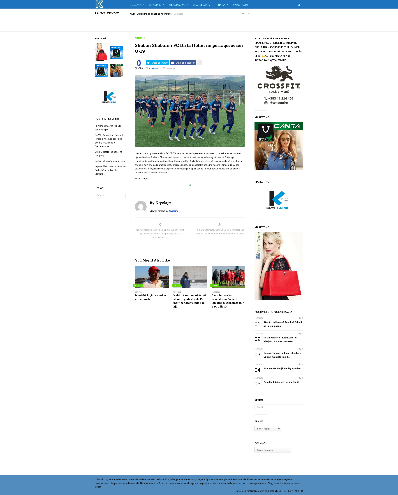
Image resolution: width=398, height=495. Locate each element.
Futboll (140, 38)
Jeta (221, 4)
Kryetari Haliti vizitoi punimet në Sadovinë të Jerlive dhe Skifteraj (110, 170)
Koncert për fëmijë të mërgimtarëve (278, 368)
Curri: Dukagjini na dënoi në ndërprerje (151, 13)
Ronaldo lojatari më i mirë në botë (277, 382)
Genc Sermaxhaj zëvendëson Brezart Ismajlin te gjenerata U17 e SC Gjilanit (228, 301)
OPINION (240, 4)
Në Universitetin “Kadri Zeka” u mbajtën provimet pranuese (276, 339)
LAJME (136, 4)
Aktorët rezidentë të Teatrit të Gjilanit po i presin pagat (279, 324)
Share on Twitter (159, 62)
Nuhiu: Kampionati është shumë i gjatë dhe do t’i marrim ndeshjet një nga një (189, 301)
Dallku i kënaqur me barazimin (110, 160)
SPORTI (155, 4)
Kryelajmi (153, 68)
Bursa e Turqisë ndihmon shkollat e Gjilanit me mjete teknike (278, 354)
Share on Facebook (185, 62)
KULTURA (201, 4)
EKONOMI (177, 4)
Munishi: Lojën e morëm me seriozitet (150, 297)
